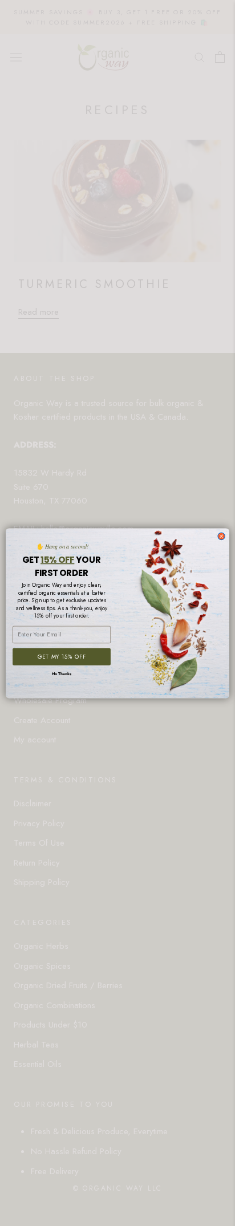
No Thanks (62, 673)
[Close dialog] (221, 536)
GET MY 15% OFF (62, 656)
